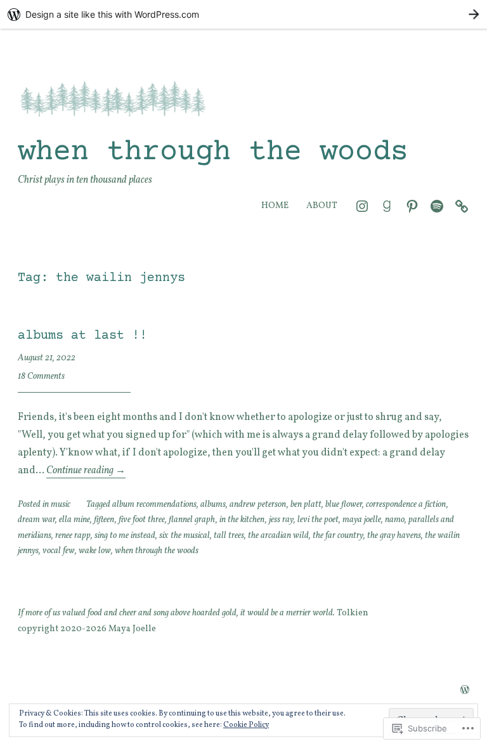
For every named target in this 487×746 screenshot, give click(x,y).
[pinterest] (412, 206)
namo (395, 520)
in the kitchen (242, 520)
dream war (36, 520)
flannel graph (192, 520)
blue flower (343, 505)
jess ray (281, 520)
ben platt (305, 505)
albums (213, 505)
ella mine (74, 520)
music (60, 505)
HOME (275, 206)
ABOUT (321, 206)
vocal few (58, 551)
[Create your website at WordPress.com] (243, 14)
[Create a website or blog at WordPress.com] (464, 691)
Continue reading (86, 471)
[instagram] (362, 206)
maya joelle (361, 520)
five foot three (142, 520)
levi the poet (318, 520)
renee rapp (73, 536)
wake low (95, 551)
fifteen (104, 520)
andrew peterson (258, 505)
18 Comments (41, 376)
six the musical (184, 536)
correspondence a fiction (406, 505)
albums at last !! (82, 336)
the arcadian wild (278, 536)
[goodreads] (386, 206)
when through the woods (213, 152)
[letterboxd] (461, 206)
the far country (338, 536)
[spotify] (437, 206)
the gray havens (394, 536)
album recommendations (154, 505)
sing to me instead (124, 536)
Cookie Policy (246, 725)
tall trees (229, 536)
